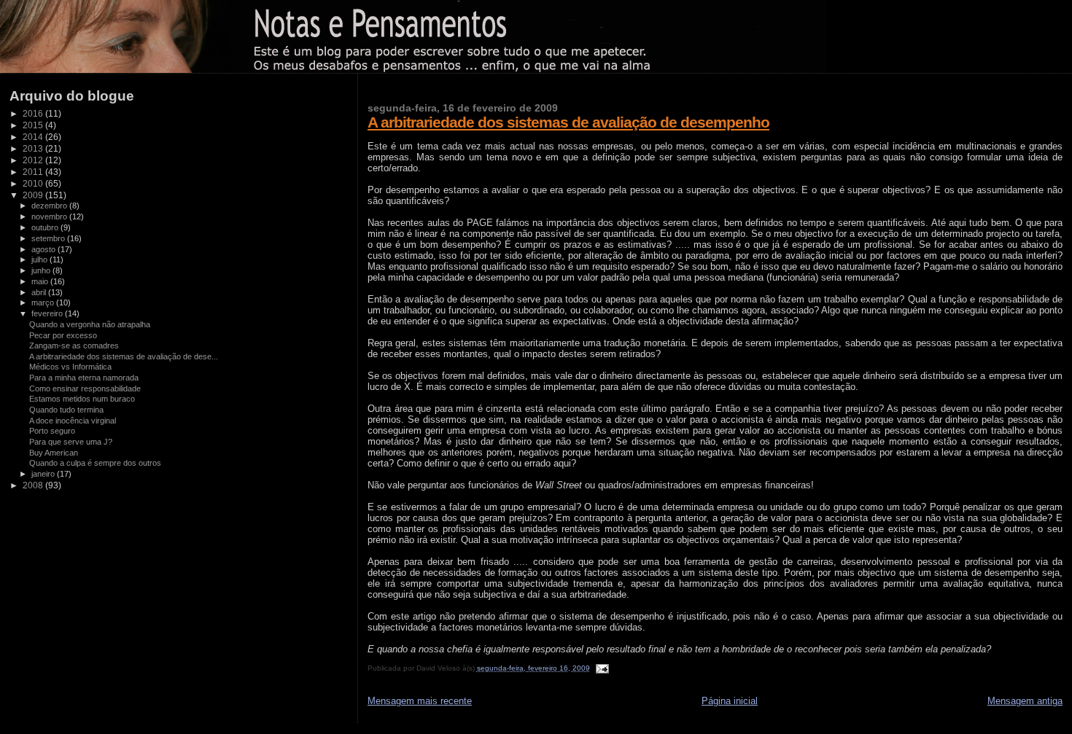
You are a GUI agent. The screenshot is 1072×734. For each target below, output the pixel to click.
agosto (44, 249)
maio (40, 281)
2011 (34, 171)
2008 (34, 485)
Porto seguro (52, 430)
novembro (50, 216)
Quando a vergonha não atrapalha (89, 324)
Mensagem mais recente (420, 700)
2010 (34, 183)
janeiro (44, 473)
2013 (34, 148)
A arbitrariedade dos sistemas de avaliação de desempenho (568, 122)
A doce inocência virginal (72, 420)
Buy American (53, 452)
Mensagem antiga (1025, 700)
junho (42, 270)
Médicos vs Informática (70, 366)
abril (39, 292)
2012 (34, 160)
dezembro (50, 205)
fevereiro (48, 313)
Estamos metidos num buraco (82, 398)
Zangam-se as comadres (74, 345)
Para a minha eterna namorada (84, 377)
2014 (34, 136)
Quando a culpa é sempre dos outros (95, 462)
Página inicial (730, 700)
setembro (49, 238)
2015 (34, 125)
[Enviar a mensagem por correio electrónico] (600, 668)
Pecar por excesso (63, 335)
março (43, 302)
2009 (34, 195)
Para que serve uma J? (70, 441)
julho (40, 259)
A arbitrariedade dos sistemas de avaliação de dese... (123, 356)
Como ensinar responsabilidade (85, 388)
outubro (46, 227)
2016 (34, 113)
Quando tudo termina (66, 409)
